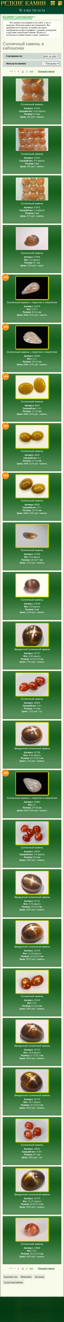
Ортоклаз (39, 1276)
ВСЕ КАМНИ (8, 17)
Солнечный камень (24, 17)
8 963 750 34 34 (34, 10)
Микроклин (26, 1276)
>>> (31, 71)
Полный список (46, 71)
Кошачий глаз (11, 1276)
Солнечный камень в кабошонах (17, 18)
